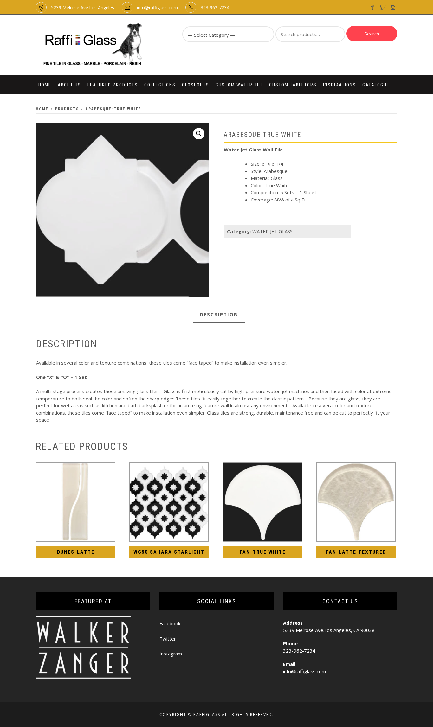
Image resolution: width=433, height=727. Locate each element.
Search (372, 33)
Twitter (167, 638)
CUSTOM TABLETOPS (293, 84)
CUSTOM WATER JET (239, 84)
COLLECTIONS (160, 84)
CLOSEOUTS (195, 84)
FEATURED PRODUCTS (112, 84)
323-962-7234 (215, 7)
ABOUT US (69, 84)
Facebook (169, 623)
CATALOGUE (376, 84)
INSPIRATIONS (339, 84)
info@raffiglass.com (157, 7)
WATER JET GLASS (272, 231)
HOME (44, 84)
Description (219, 314)
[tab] (219, 314)
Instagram (170, 653)
